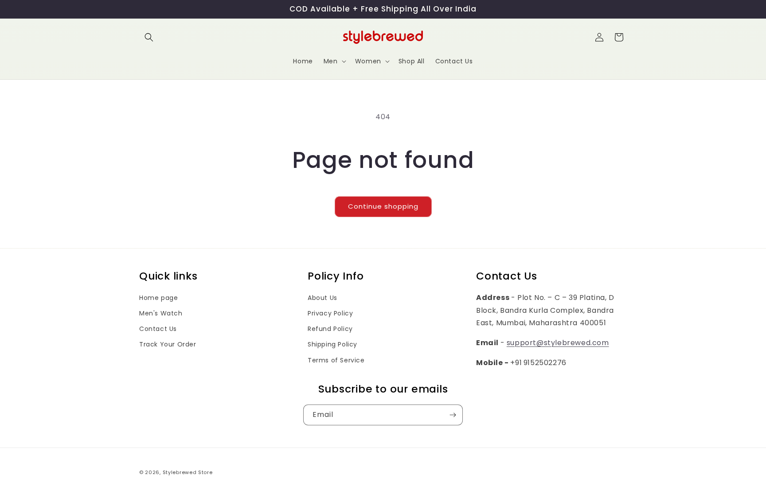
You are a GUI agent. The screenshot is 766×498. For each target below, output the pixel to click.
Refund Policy (330, 328)
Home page (158, 297)
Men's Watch (161, 313)
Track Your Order (167, 344)
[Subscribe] (452, 415)
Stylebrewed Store (188, 472)
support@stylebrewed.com (558, 343)
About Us (322, 297)
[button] (149, 37)
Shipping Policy (332, 344)
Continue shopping (383, 206)
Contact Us (158, 328)
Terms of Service (336, 360)
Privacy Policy (330, 313)
